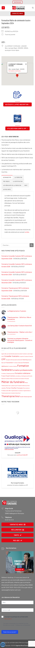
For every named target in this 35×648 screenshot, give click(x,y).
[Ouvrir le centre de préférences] (2, 644)
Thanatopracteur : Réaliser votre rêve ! (19, 332)
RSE (10, 390)
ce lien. (27, 232)
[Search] (33, 8)
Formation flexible (12, 366)
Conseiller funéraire (11, 356)
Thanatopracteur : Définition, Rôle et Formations (19, 318)
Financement (9, 362)
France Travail (5, 376)
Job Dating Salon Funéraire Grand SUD (19, 325)
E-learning (25, 359)
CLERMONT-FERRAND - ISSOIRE (16, 46)
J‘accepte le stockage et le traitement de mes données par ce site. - (17, 624)
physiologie (14, 385)
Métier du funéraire (13, 382)
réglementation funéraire (17, 390)
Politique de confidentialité (22, 625)
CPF (3, 359)
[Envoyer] (32, 245)
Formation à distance (22, 373)
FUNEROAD (12, 376)
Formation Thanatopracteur (7, 373)
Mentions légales (24, 642)
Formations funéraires (14, 71)
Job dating (17, 376)
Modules (27, 378)
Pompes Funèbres (21, 385)
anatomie (17, 353)
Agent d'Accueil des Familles (7, 353)
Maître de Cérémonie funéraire (17, 378)
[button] (3, 7)
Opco (9, 385)
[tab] (7, 177)
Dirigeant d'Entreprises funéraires (13, 359)
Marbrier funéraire (5, 378)
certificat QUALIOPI (22, 455)
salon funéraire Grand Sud (14, 393)
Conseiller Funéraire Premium (26, 356)
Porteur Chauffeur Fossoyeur (14, 388)
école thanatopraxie (26, 396)
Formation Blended (18, 362)
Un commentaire (15, 334)
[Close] (25, 64)
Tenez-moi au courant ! (9, 632)
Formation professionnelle (22, 370)
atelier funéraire (23, 353)
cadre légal (29, 353)
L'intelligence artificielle (26, 376)
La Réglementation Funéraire (16, 311)
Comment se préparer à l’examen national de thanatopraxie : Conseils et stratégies (19, 340)
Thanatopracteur (10, 396)
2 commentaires (15, 321)
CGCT (2, 356)
